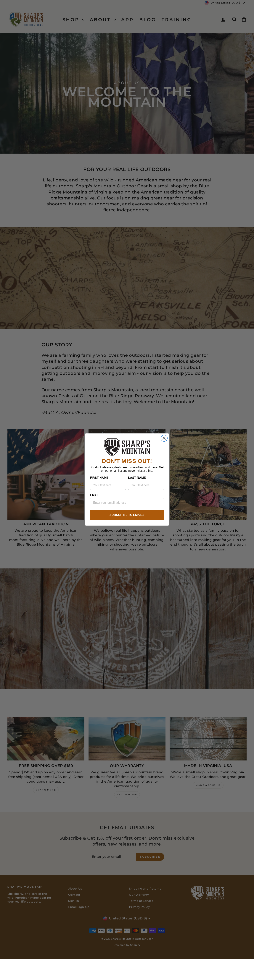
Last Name (137, 477)
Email (94, 495)
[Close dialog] (164, 438)
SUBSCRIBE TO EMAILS (127, 514)
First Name (99, 477)
